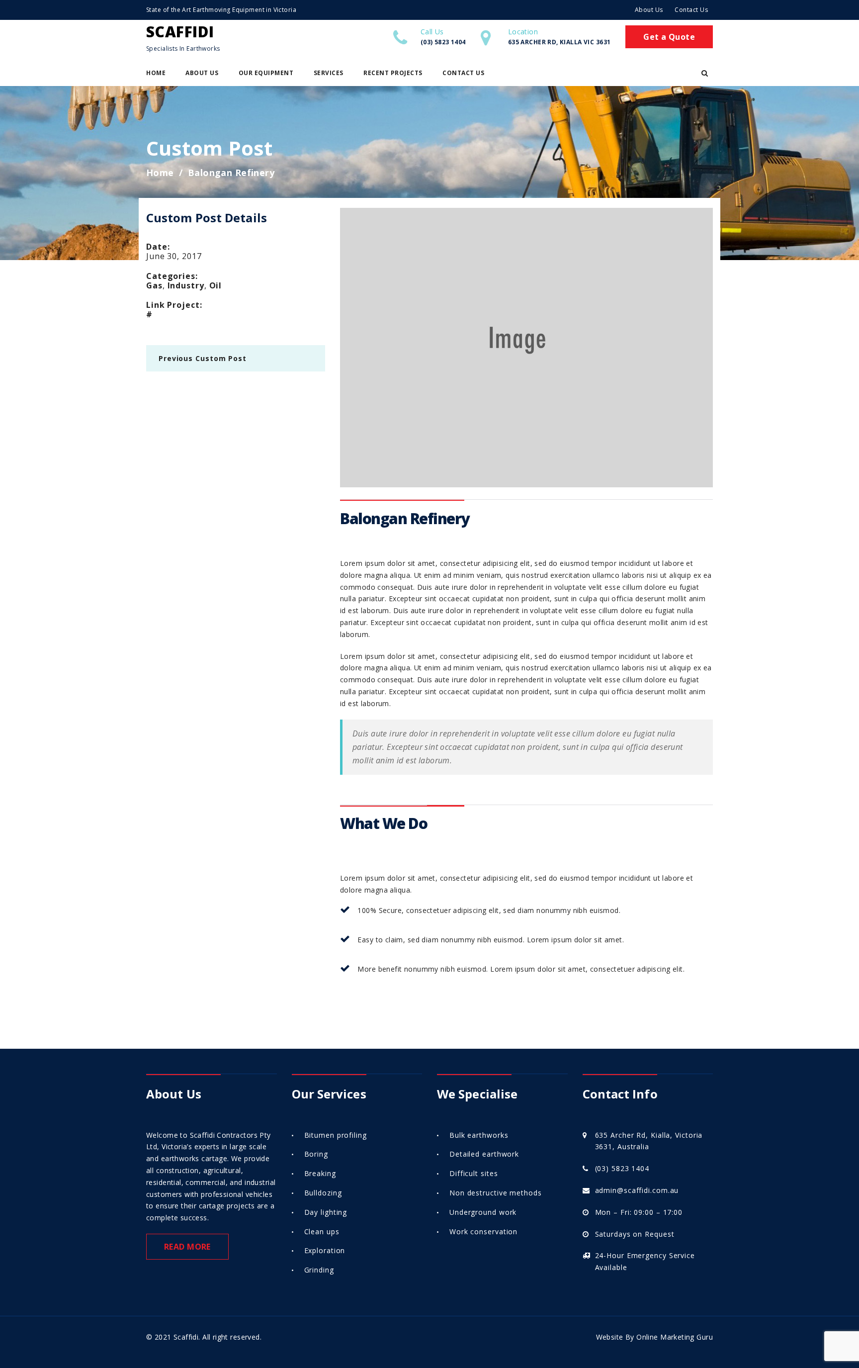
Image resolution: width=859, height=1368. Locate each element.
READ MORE (187, 1246)
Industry (186, 285)
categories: (172, 276)
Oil (215, 285)
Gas (154, 285)
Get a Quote (669, 36)
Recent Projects (393, 73)
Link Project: (174, 305)
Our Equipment (266, 73)
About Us (649, 9)
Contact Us (691, 9)
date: (158, 247)
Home (156, 73)
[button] (704, 73)
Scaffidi (180, 31)
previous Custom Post (203, 358)
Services (329, 73)
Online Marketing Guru (674, 1337)
